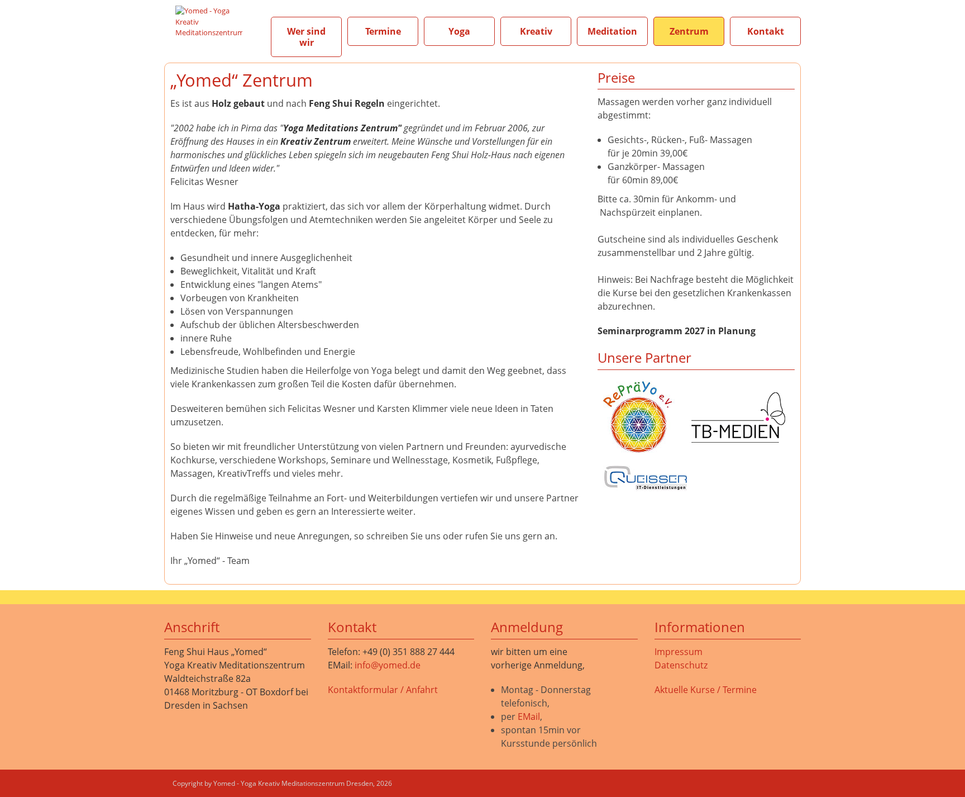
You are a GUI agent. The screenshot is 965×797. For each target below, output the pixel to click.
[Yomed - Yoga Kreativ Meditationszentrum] (208, 21)
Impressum (679, 652)
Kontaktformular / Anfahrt (383, 690)
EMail (529, 716)
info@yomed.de (388, 665)
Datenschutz (681, 665)
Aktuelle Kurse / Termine (706, 690)
